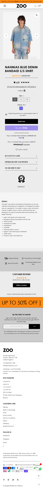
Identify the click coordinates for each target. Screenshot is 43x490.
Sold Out (21, 121)
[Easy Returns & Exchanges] (23, 259)
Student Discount (8, 426)
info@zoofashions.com (10, 365)
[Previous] (6, 35)
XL (28, 100)
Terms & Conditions (9, 418)
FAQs (4, 412)
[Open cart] (39, 6)
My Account (7, 387)
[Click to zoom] (36, 15)
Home (9, 294)
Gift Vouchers (7, 392)
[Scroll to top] (39, 485)
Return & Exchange (9, 410)
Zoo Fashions (18, 486)
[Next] (36, 35)
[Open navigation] (5, 5)
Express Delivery (13, 258)
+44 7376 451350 (15, 369)
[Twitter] (17, 480)
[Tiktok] (13, 480)
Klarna (5, 421)
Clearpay (6, 423)
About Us (6, 384)
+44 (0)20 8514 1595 (9, 363)
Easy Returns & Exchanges (32, 258)
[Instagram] (8, 480)
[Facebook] (4, 480)
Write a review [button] (21, 285)
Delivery (5, 407)
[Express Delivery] (6, 259)
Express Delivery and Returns (16, 162)
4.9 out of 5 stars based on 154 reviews (21, 87)
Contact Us (6, 381)
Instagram (6, 439)
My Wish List (6, 389)
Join (34, 326)
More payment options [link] (21, 133)
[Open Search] (35, 6)
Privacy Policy (7, 415)
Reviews (5, 398)
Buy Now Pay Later (12, 156)
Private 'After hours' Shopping (12, 395)
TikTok (5, 442)
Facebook (6, 435)
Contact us (21, 186)
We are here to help (12, 168)
